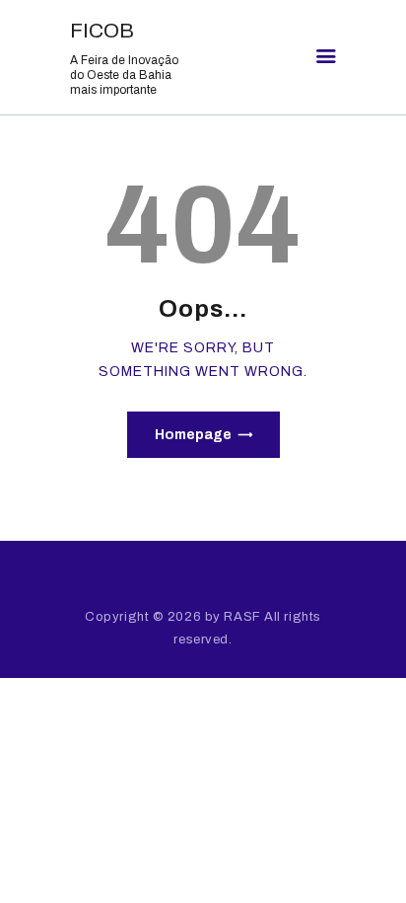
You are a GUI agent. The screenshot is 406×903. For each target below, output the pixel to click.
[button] (326, 57)
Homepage (193, 434)
